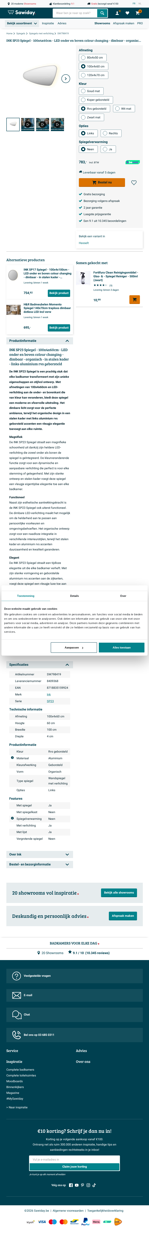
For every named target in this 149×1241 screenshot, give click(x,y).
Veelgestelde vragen (37, 976)
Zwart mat (93, 117)
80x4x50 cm (95, 57)
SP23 (50, 701)
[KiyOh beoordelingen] (31, 1221)
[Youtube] (76, 1185)
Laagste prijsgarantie (97, 214)
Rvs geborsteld (96, 109)
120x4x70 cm (95, 75)
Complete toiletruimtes (21, 1075)
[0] (127, 13)
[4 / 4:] (57, 124)
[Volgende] (65, 78)
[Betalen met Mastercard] (64, 1221)
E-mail (28, 995)
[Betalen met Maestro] (53, 1221)
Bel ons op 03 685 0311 (39, 1035)
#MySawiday (14, 1099)
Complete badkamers (20, 1070)
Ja (110, 149)
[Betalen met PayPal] (85, 1222)
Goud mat (93, 91)
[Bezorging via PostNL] (118, 1222)
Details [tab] (74, 595)
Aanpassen (72, 647)
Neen (90, 149)
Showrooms (102, 23)
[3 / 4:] (42, 124)
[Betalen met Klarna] (96, 1221)
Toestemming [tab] (25, 595)
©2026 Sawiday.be (36, 1211)
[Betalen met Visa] (42, 1221)
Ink (49, 694)
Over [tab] (123, 595)
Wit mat (126, 109)
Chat (27, 1014)
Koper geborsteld (98, 100)
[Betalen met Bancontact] (74, 1221)
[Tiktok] (94, 1185)
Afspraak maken (123, 23)
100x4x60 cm (95, 66)
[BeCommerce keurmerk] (107, 1221)
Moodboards (14, 1081)
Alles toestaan (122, 647)
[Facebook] (71, 1185)
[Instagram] (88, 1185)
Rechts (113, 133)
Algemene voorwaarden (68, 1211)
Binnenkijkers (15, 1087)
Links (90, 133)
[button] (134, 182)
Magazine (12, 1093)
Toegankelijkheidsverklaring (105, 1211)
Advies (62, 23)
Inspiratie (48, 23)
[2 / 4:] (28, 124)
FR (134, 3)
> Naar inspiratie (17, 1107)
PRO (140, 23)
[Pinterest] (82, 1185)
